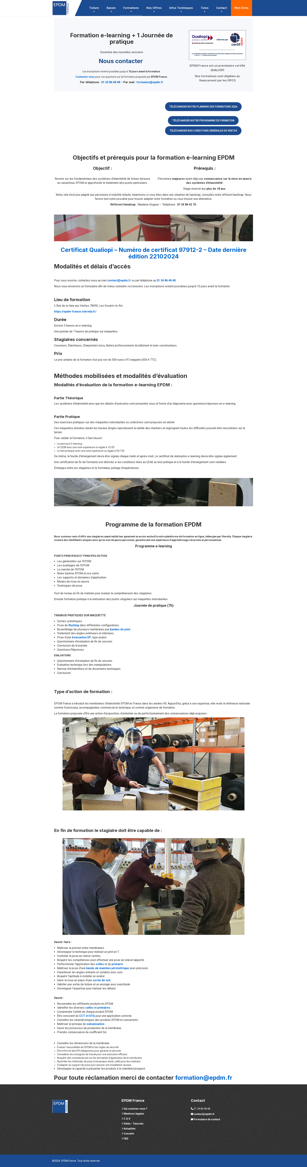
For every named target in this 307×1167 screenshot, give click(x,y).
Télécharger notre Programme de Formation (203, 120)
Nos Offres (154, 8)
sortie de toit (101, 980)
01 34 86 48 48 (110, 82)
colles (100, 964)
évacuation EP (81, 637)
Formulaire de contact (207, 1119)
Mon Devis (242, 8)
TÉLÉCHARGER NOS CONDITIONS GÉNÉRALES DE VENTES (203, 130)
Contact (221, 8)
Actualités (130, 1128)
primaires (103, 1007)
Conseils (129, 1133)
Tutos (205, 8)
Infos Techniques (181, 8)
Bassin (111, 8)
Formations (131, 8)
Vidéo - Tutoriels (134, 1123)
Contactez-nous (85, 76)
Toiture (94, 8)
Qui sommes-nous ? (135, 1108)
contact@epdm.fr (119, 280)
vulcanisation (95, 1024)
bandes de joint (120, 629)
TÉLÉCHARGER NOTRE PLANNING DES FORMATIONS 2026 (203, 106)
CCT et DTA (87, 1016)
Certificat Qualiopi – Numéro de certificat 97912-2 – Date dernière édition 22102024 (153, 253)
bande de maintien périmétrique (107, 968)
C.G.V (127, 1118)
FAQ (126, 1138)
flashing (73, 625)
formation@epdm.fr (149, 82)
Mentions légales (134, 1113)
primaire (117, 964)
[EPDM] (60, 4)
